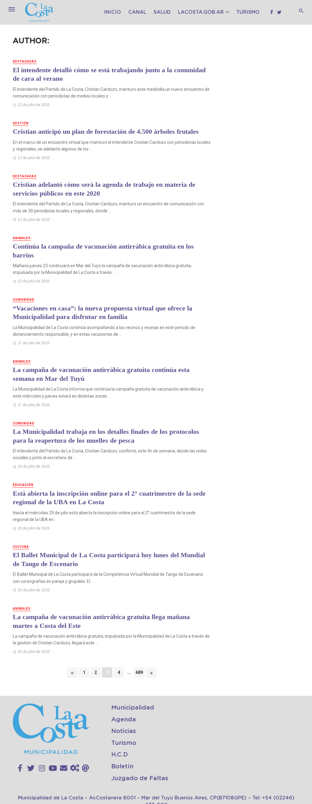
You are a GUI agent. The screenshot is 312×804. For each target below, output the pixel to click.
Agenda (123, 720)
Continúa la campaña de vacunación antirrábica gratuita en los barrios (103, 251)
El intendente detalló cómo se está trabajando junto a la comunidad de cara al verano (109, 74)
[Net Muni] (74, 768)
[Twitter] (30, 768)
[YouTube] (53, 768)
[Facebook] (20, 768)
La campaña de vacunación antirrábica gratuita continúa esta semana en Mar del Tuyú (101, 374)
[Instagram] (42, 768)
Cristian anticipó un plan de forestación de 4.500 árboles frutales (106, 131)
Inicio (112, 12)
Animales (22, 238)
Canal (137, 12)
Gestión (21, 123)
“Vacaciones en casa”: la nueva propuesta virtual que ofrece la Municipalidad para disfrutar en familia (102, 312)
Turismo (248, 12)
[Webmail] (85, 768)
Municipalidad (132, 708)
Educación (23, 485)
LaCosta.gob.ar (201, 12)
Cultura (21, 546)
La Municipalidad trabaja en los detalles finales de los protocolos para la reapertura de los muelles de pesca (106, 436)
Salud (162, 12)
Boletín (122, 766)
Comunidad (23, 299)
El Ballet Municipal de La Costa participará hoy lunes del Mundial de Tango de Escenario (109, 559)
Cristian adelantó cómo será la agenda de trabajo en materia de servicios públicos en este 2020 (104, 189)
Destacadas (25, 61)
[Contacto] (63, 768)
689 (139, 672)
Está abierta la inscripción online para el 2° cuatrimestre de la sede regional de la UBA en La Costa (109, 498)
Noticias (123, 731)
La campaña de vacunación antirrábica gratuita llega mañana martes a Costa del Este (101, 621)
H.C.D (119, 755)
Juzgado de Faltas (139, 778)
